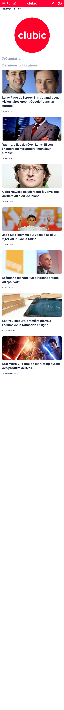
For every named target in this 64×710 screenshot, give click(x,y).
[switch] (54, 3)
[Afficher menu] (3, 3)
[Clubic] (32, 3)
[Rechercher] (8, 3)
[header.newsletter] (14, 3)
